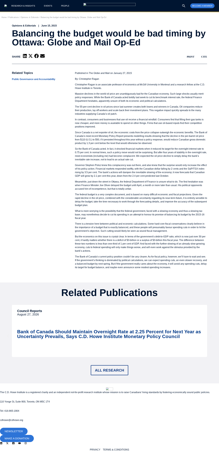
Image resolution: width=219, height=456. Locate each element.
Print (190, 56)
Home (4, 17)
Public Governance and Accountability (33, 79)
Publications (13, 17)
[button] (25, 56)
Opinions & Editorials (30, 17)
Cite (204, 56)
